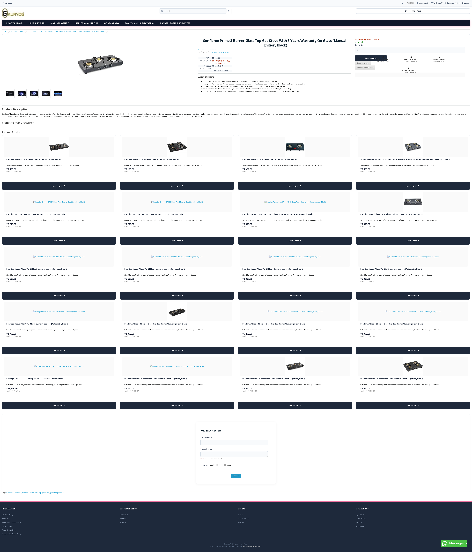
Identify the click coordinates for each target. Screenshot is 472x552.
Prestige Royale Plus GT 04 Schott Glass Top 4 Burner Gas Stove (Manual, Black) (277, 214)
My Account (360, 515)
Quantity (359, 45)
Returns (123, 518)
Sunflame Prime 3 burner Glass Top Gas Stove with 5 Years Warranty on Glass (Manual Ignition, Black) (66, 31)
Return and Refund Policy (11, 522)
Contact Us (124, 515)
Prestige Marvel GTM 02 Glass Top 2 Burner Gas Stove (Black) (269, 159)
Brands (240, 515)
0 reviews (213, 52)
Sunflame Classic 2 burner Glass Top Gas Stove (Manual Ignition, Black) (391, 324)
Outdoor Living (111, 23)
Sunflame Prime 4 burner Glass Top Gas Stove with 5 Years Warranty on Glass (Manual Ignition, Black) (405, 159)
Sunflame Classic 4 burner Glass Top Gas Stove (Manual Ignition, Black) (273, 324)
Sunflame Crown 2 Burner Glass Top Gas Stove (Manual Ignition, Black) (155, 379)
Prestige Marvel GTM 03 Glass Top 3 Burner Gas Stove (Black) (33, 159)
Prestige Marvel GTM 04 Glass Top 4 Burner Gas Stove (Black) (151, 159)
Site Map (123, 522)
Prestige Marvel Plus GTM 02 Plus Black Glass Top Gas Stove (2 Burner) (391, 214)
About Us (5, 518)
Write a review (223, 52)
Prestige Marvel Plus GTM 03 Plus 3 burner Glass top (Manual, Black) (36, 269)
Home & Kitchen (37, 23)
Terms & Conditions (9, 530)
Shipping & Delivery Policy (11, 534)
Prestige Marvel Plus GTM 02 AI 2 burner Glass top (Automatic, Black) (37, 324)
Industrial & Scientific (86, 23)
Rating (205, 465)
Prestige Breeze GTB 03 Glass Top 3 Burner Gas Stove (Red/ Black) (153, 214)
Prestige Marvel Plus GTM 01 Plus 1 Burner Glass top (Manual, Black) (272, 269)
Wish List (359, 522)
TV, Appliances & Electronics (139, 23)
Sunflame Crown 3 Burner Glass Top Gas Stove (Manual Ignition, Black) (273, 379)
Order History (361, 518)
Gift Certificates (243, 518)
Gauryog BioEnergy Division (252, 546)
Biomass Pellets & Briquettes (175, 23)
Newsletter (360, 526)
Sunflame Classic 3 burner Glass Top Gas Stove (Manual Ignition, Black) (155, 324)
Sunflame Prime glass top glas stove (35, 493)
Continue (236, 476)
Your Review (207, 449)
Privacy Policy (7, 526)
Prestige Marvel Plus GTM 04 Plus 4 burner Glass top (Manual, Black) (154, 269)
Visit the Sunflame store (207, 50)
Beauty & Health (14, 23)
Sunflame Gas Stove (14, 493)
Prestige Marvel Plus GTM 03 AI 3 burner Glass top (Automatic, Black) (391, 269)
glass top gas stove (57, 493)
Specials (241, 522)
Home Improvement (60, 23)
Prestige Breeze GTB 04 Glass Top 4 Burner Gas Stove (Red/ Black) (35, 214)
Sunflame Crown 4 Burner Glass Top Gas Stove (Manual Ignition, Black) (391, 379)
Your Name (207, 437)
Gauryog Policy (7, 515)
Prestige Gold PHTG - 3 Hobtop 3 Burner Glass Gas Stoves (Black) (35, 379)
